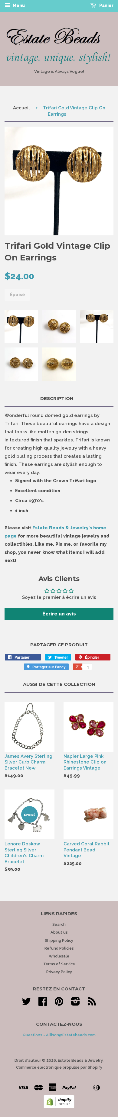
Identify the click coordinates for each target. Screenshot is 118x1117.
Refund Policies (59, 948)
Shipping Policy (59, 940)
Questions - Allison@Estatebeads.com (59, 1035)
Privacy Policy (59, 972)
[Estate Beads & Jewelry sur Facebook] (42, 1003)
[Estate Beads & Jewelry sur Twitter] (26, 1003)
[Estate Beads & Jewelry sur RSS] (91, 1003)
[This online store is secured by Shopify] (59, 1106)
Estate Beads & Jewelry (80, 1060)
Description (57, 398)
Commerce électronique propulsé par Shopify (59, 1067)
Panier (105, 5)
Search (59, 924)
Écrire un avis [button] (59, 614)
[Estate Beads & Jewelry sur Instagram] (75, 1003)
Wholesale (59, 956)
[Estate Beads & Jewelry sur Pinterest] (59, 1003)
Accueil (21, 108)
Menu (18, 5)
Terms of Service (59, 964)
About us (59, 932)
